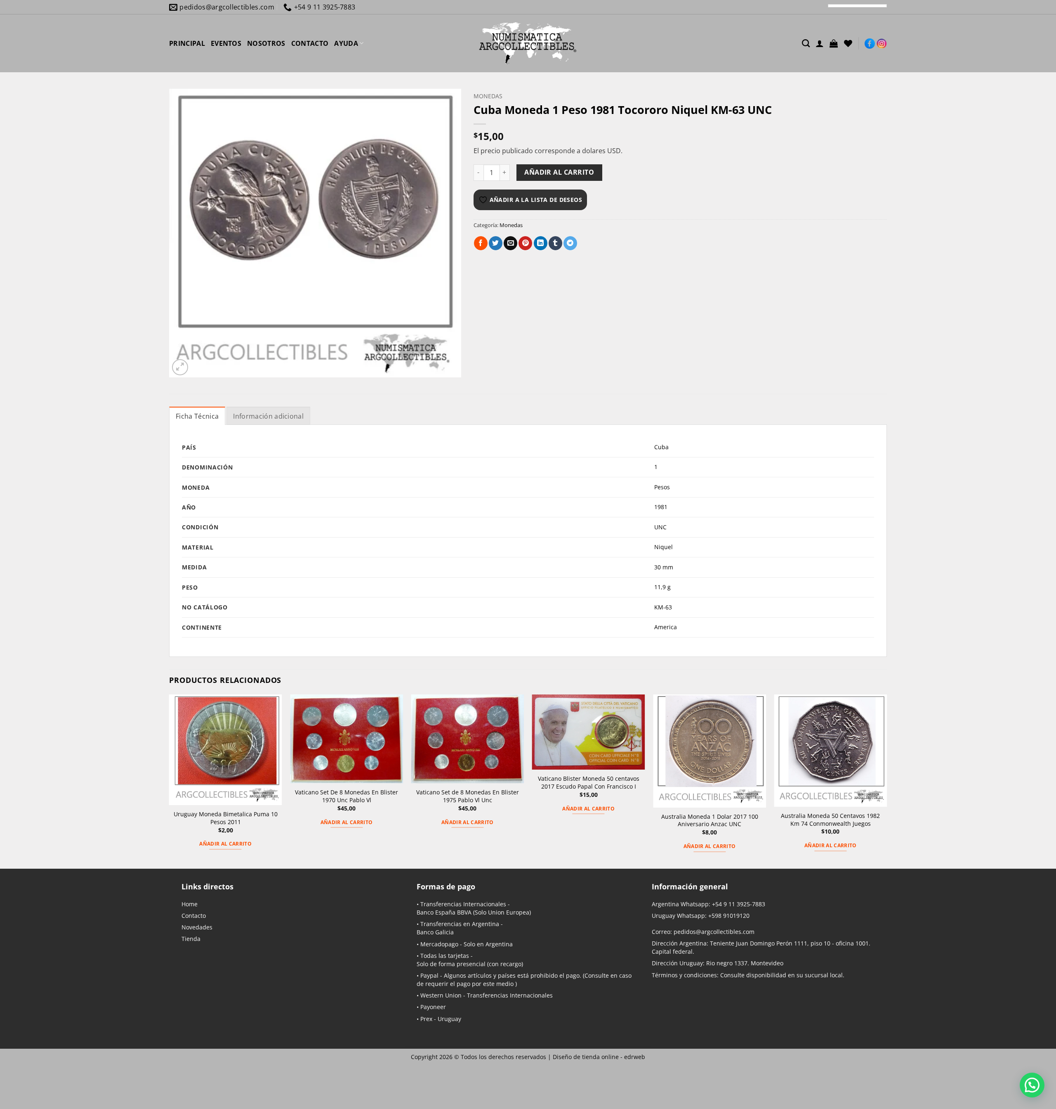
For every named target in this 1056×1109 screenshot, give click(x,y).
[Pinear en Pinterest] (525, 243)
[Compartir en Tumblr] (555, 243)
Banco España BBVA (444, 912)
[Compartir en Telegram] (570, 243)
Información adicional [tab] (268, 416)
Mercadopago (439, 944)
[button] (834, 43)
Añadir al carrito (559, 172)
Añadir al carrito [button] (225, 844)
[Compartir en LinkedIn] (540, 243)
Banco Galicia (435, 932)
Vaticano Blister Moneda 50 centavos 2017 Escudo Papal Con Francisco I (588, 782)
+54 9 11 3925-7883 (738, 904)
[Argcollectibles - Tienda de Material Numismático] (528, 43)
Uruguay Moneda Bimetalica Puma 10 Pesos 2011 (226, 818)
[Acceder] (820, 43)
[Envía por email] (510, 243)
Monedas (488, 96)
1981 (660, 507)
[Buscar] (806, 43)
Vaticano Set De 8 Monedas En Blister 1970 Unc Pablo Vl (346, 796)
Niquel (663, 547)
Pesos (662, 487)
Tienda (191, 939)
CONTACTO (310, 43)
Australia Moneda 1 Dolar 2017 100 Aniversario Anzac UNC (709, 820)
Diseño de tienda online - (599, 1057)
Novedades (197, 927)
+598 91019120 (729, 915)
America (665, 627)
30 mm (663, 567)
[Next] (886, 781)
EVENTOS (226, 43)
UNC (660, 527)
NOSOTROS (266, 43)
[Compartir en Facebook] (481, 243)
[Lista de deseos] (848, 43)
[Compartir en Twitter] (495, 243)
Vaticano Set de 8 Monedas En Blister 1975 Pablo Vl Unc (467, 796)
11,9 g (662, 587)
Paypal (429, 975)
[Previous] (169, 781)
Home (190, 904)
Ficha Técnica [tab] (197, 416)
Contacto (194, 915)
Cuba (661, 447)
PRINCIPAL (187, 43)
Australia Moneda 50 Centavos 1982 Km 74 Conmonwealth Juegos (830, 819)
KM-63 (663, 607)
